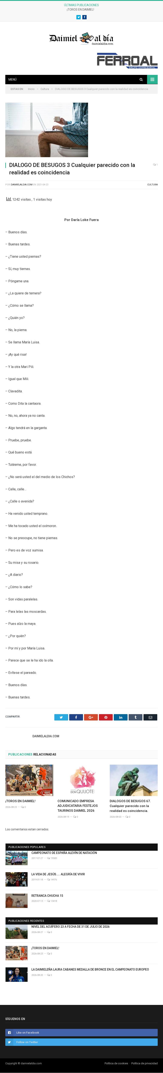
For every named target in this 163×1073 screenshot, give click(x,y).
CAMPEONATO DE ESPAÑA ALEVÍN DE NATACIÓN (64, 853)
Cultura (152, 184)
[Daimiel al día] (81, 38)
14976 (53, 879)
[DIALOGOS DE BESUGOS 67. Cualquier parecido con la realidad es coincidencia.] (134, 780)
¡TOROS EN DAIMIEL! (80, 9)
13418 (53, 901)
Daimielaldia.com (21, 184)
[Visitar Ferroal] (127, 67)
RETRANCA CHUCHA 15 (47, 895)
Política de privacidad (144, 1063)
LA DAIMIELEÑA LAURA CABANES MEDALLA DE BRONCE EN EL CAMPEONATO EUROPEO (90, 969)
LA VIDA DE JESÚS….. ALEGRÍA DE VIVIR (58, 874)
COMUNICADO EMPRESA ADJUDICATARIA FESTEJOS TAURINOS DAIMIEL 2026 (78, 806)
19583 (53, 858)
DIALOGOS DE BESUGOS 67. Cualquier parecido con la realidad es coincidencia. (130, 806)
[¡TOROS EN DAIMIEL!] (29, 780)
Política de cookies (116, 1063)
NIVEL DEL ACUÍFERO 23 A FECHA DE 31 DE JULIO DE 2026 (70, 926)
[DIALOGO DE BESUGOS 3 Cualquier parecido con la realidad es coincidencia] (81, 130)
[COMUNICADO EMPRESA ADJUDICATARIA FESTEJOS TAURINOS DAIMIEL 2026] (81, 780)
